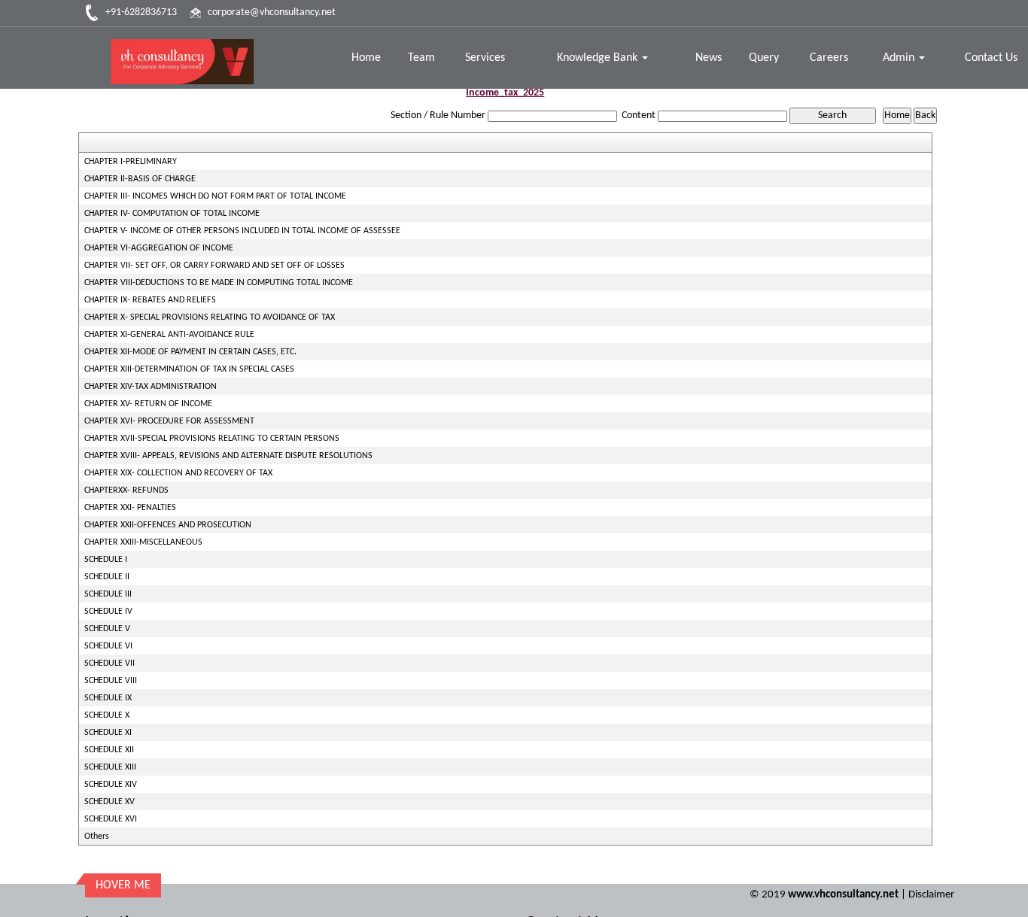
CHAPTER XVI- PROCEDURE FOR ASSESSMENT (169, 421)
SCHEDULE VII (109, 663)
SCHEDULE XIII (110, 767)
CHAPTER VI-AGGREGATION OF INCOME (158, 248)
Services (485, 58)
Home (366, 58)
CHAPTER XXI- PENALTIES (130, 507)
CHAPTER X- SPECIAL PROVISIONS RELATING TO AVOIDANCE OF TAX (209, 317)
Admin (900, 58)
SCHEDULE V (107, 628)
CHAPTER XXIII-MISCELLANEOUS (143, 542)
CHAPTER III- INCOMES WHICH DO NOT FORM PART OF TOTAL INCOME (215, 196)
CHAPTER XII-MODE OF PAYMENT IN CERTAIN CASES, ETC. (190, 352)
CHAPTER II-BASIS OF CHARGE (140, 179)
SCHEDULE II (106, 576)
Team (421, 58)
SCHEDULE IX (108, 698)
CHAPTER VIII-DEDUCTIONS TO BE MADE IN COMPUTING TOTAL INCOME (218, 282)
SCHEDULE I (105, 559)
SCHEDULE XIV (110, 784)
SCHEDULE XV (109, 801)
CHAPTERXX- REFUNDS (126, 490)
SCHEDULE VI (108, 646)
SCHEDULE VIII (110, 680)
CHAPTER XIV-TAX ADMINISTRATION (150, 386)
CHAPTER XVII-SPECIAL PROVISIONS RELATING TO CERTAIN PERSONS (211, 438)
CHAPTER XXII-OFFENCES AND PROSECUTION (167, 525)
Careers (829, 58)
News (708, 58)
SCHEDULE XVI (110, 819)
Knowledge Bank (598, 58)
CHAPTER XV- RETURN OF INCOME (148, 403)
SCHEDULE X (106, 715)
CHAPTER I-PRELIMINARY (130, 161)
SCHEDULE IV (108, 611)
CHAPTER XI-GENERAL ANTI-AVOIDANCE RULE (169, 334)
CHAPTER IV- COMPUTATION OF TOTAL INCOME (172, 213)
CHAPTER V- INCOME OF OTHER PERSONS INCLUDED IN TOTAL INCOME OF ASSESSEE (242, 230)
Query (764, 58)
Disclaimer (931, 894)
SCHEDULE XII (109, 750)
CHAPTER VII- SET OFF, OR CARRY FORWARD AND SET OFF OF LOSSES (214, 265)
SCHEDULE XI (108, 732)
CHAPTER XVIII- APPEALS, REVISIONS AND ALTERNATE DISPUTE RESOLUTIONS (228, 455)
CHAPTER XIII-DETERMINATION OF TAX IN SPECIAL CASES (189, 369)
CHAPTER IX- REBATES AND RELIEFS (150, 300)
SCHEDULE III (108, 594)
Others (96, 836)
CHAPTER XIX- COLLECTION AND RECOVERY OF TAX (178, 473)
